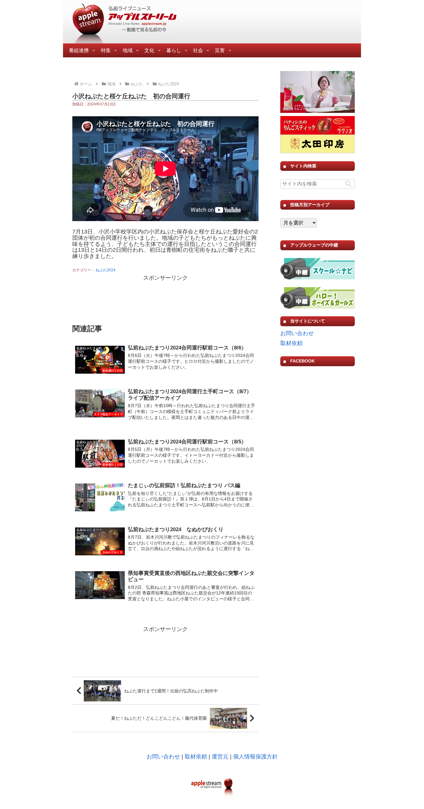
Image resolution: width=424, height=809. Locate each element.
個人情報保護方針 (255, 756)
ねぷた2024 (105, 270)
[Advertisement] (165, 298)
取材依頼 (291, 343)
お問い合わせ (297, 333)
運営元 (220, 756)
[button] (348, 183)
